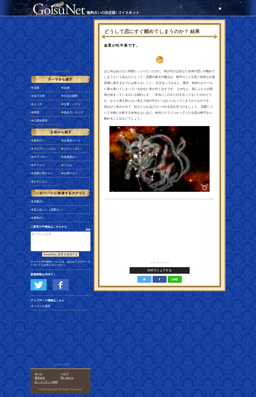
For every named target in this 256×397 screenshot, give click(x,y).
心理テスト (71, 173)
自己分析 (39, 96)
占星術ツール (72, 140)
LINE (175, 279)
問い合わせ (67, 377)
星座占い (39, 140)
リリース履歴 (42, 306)
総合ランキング (73, 112)
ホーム (38, 373)
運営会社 (40, 377)
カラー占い (41, 156)
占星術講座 (41, 120)
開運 (36, 112)
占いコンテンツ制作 (46, 382)
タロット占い (72, 148)
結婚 (66, 87)
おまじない (41, 181)
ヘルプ (64, 373)
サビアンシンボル (45, 148)
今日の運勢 (71, 96)
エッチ (38, 104)
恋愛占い (39, 201)
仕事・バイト (72, 104)
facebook (160, 279)
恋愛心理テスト (43, 173)
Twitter (144, 279)
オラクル (39, 165)
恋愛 (36, 87)
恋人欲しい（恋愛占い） (49, 209)
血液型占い (71, 156)
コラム (68, 165)
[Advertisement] (159, 232)
